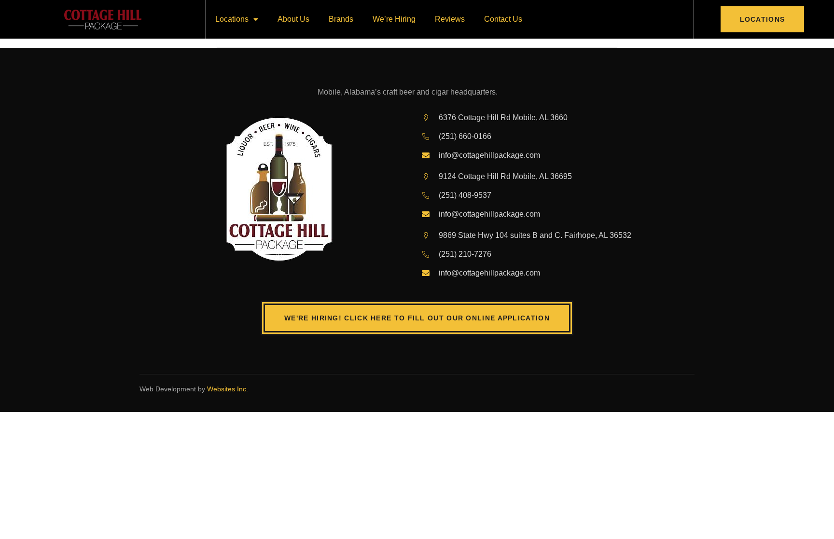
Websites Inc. (227, 389)
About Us (293, 19)
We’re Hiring (394, 19)
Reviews (450, 19)
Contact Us (503, 19)
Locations (232, 19)
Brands (341, 19)
